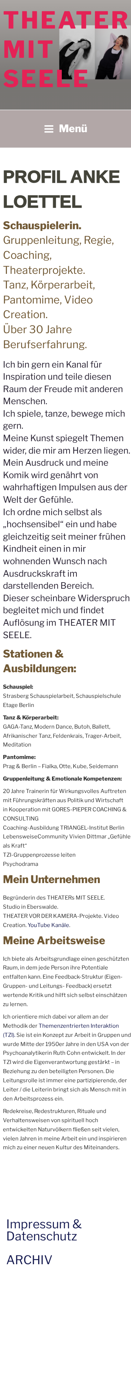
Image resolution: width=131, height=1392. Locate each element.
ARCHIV (29, 1260)
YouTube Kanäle (48, 925)
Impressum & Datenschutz (44, 1230)
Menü (73, 128)
